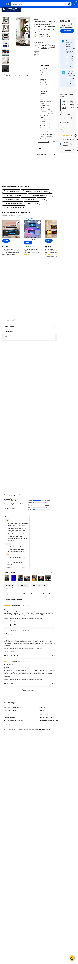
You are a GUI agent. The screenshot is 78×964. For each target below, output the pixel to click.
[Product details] (54, 326)
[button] (27, 20)
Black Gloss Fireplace (10, 710)
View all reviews (10, 508)
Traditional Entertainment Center (48, 720)
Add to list (68, 150)
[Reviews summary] (44, 37)
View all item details (43, 142)
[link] (48, 578)
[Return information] (73, 27)
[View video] (27, 33)
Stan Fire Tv (42, 707)
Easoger (36, 19)
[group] (42, 37)
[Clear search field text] (66, 4)
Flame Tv (41, 710)
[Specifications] (54, 331)
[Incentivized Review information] (15, 621)
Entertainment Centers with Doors (48, 724)
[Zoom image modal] (27, 29)
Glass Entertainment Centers (12, 724)
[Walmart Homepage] (7, 4)
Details (72, 144)
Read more (7, 645)
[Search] (69, 4)
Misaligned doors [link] (13, 557)
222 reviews (14, 501)
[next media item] (27, 42)
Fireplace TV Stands (9, 717)
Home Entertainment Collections (13, 720)
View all (52, 572)
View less (23, 567)
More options (63, 119)
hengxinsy (66, 131)
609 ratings (48, 36)
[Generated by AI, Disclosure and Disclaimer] (57, 141)
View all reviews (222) (29, 690)
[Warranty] (53, 337)
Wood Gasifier (8, 714)
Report (53, 625)
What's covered (70, 48)
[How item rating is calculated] (22, 504)
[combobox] (41, 4)
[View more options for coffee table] (24, 44)
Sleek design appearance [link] (15, 523)
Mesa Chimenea (43, 714)
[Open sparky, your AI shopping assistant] (72, 958)
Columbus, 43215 (65, 114)
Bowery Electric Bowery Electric (13, 707)
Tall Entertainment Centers (46, 717)
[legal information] (71, 24)
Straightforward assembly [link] (15, 534)
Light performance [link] (13, 547)
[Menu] (3, 4)
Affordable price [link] (12, 528)
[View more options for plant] (23, 29)
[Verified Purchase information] (21, 605)
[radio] (37, 47)
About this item (8, 320)
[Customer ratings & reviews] (54, 494)
